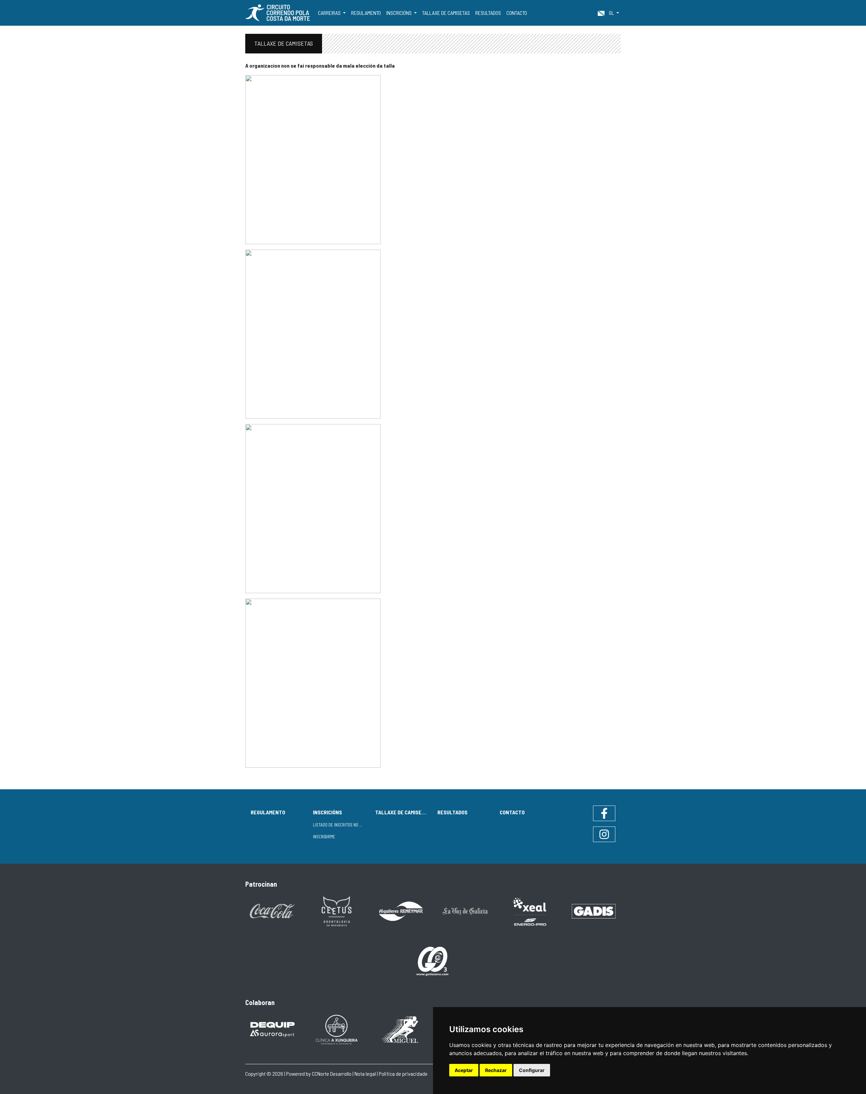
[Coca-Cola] (272, 910)
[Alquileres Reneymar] (401, 910)
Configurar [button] (532, 1070)
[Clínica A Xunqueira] (337, 1029)
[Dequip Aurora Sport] (272, 1029)
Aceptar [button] (464, 1070)
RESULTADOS (488, 12)
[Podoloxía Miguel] (401, 1029)
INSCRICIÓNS (327, 812)
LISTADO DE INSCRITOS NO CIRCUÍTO (341, 825)
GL (611, 12)
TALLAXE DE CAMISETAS (446, 12)
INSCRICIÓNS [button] (399, 12)
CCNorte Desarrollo (331, 1073)
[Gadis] (594, 910)
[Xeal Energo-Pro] (529, 911)
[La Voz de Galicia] (465, 910)
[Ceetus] (337, 910)
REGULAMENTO (366, 12)
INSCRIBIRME (324, 836)
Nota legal (365, 1073)
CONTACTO (516, 12)
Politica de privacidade (403, 1073)
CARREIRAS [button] (330, 12)
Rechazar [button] (496, 1070)
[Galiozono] (433, 960)
